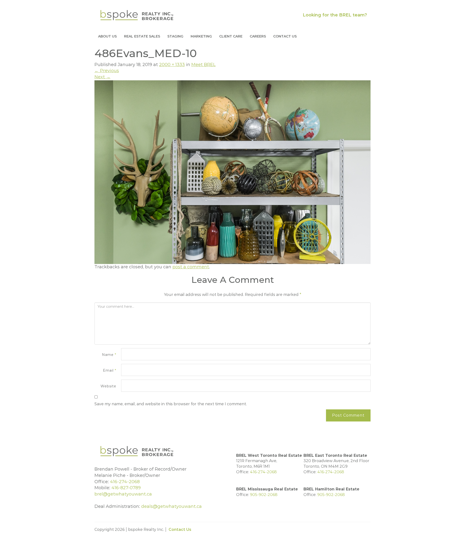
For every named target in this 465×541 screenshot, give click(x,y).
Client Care (230, 36)
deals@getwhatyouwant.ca (171, 506)
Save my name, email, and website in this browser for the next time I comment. (170, 404)
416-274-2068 (125, 481)
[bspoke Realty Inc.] (136, 14)
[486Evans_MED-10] (232, 171)
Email (109, 370)
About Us (107, 36)
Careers (258, 36)
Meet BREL (203, 64)
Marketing (201, 36)
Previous (106, 70)
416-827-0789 (126, 487)
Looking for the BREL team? (335, 15)
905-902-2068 (264, 494)
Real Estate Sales (142, 36)
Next (102, 77)
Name (109, 355)
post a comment (190, 267)
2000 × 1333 (172, 64)
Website (108, 386)
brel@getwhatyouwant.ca (123, 494)
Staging (175, 36)
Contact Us (285, 36)
